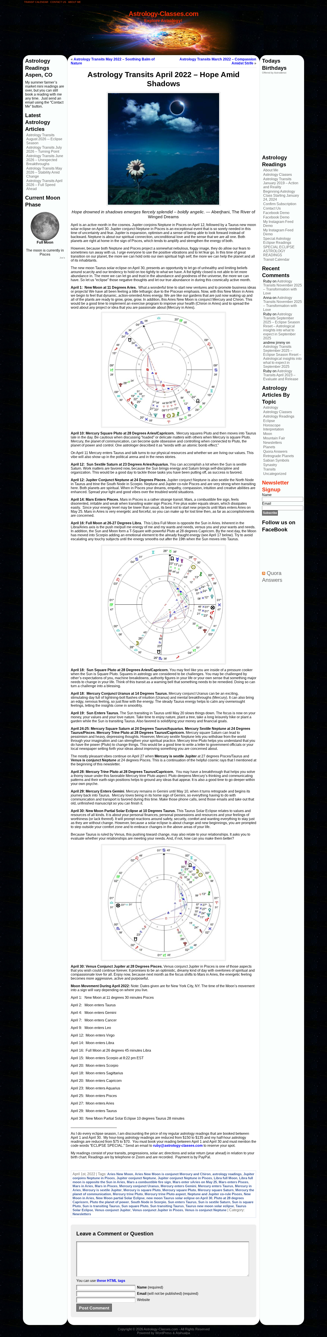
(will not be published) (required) (167, 1293)
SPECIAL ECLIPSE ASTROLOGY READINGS (279, 251)
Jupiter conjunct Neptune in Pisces (185, 1178)
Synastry (270, 465)
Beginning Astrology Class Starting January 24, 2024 (281, 195)
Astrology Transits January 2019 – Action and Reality (280, 183)
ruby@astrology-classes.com (178, 1145)
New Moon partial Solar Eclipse (120, 1198)
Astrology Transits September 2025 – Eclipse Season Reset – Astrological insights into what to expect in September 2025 (281, 326)
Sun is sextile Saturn (214, 1202)
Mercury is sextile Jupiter (102, 1190)
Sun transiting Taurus (167, 1206)
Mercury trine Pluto (128, 1194)
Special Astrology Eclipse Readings (277, 240)
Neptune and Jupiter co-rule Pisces (215, 1194)
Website (143, 1300)
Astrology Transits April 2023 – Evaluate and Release (280, 375)
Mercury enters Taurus (215, 1186)
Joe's (62, 257)
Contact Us (272, 208)
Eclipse (269, 421)
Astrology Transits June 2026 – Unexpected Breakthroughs (44, 160)
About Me (270, 170)
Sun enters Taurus (182, 1202)
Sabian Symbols (276, 460)
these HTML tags (111, 1281)
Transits (269, 469)
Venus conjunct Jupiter (113, 1210)
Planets (269, 447)
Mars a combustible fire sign (149, 1182)
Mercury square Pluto (179, 1190)
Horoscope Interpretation (273, 427)
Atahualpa (183, 1333)
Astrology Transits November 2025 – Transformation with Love (282, 287)
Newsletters (82, 1214)
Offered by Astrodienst (274, 72)
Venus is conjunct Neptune (205, 1210)
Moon (267, 434)
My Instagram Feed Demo (278, 224)
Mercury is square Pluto (142, 1190)
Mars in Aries (83, 1186)
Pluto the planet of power (109, 1202)
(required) (150, 1287)
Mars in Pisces (106, 1186)
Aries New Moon (120, 1174)
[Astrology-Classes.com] (163, 33)
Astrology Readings (278, 416)
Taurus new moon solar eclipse (210, 1206)
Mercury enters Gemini (178, 1186)
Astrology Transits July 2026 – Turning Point (44, 149)
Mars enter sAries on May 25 (195, 1182)
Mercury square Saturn (216, 1190)
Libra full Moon (225, 1178)
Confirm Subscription (279, 204)
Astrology (270, 407)
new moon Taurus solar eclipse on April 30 (179, 1198)
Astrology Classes (277, 174)
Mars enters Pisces (233, 1182)
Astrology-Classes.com (163, 13)
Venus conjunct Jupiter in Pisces (157, 1210)
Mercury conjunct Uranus (139, 1186)
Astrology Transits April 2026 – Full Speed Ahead (44, 185)
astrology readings (227, 1174)
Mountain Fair (274, 438)
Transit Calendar (276, 259)
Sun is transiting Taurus (101, 1206)
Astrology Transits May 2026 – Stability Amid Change (44, 172)
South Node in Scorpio (148, 1202)
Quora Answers (275, 451)
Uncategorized (274, 474)
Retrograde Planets (278, 456)
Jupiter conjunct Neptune (136, 1178)
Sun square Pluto (134, 1206)
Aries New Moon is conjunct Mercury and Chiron (173, 1174)
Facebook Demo (276, 213)
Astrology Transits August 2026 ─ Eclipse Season (44, 139)
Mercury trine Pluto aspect (165, 1194)
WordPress (163, 1333)
